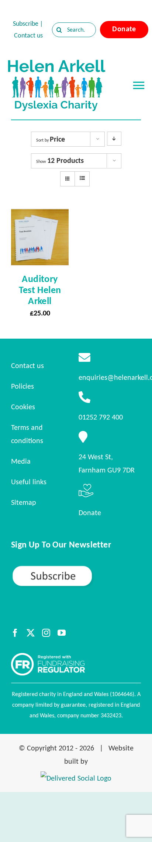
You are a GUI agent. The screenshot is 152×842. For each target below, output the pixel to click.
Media (21, 461)
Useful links (28, 481)
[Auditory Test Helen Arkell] (40, 215)
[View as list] (82, 178)
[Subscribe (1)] (76, 568)
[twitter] (31, 633)
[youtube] (62, 633)
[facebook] (15, 633)
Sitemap (23, 502)
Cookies (23, 406)
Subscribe (25, 23)
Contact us (28, 35)
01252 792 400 (101, 417)
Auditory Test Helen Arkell (40, 290)
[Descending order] (114, 139)
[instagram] (46, 633)
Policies (22, 386)
